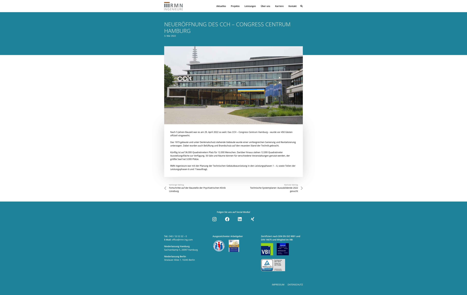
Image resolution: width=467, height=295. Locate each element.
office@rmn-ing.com (182, 239)
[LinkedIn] (239, 219)
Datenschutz (295, 284)
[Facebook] (227, 219)
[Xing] (252, 219)
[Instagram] (214, 219)
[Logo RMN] (173, 6)
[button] (301, 6)
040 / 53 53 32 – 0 (178, 236)
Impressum (278, 284)
